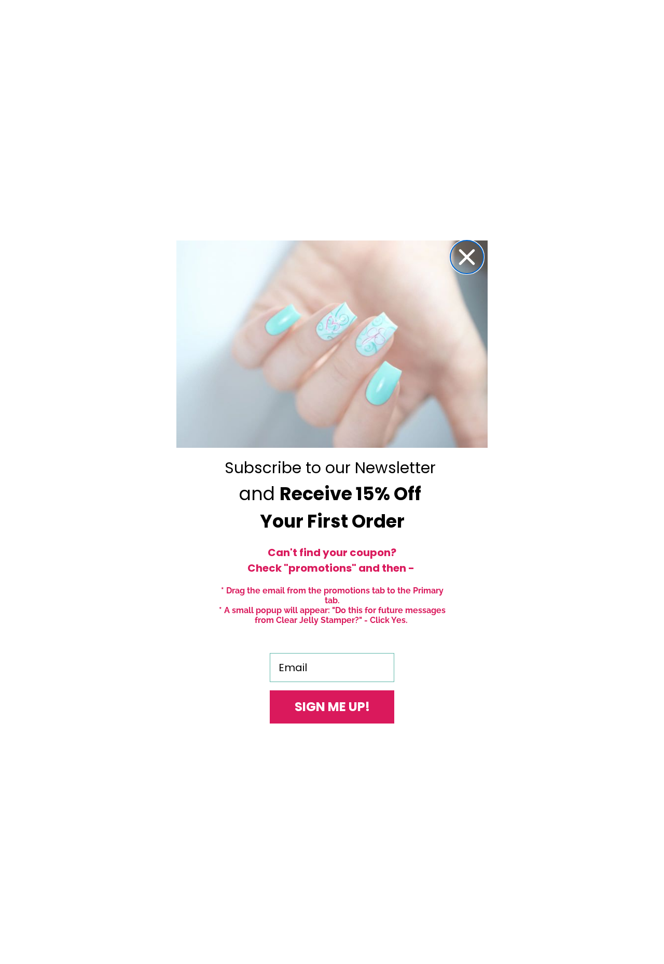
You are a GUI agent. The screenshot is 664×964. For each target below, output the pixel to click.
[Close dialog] (466, 257)
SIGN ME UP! (332, 706)
